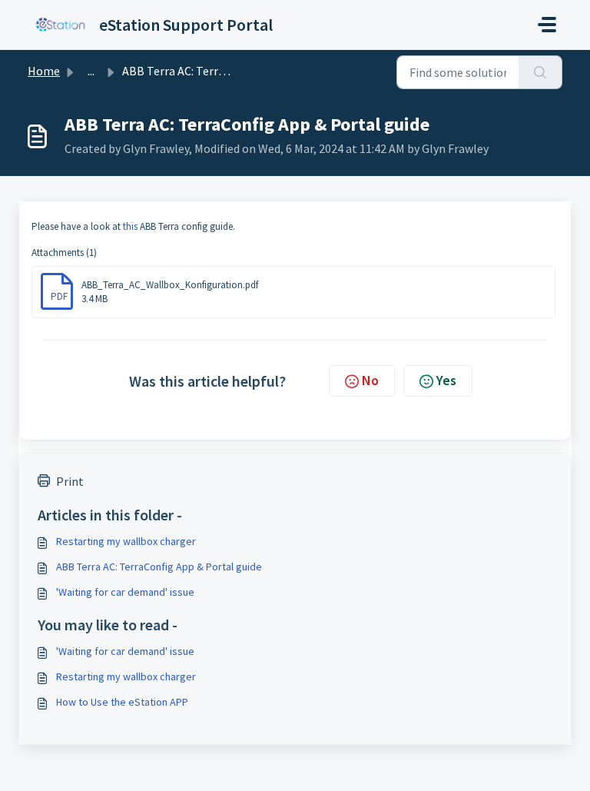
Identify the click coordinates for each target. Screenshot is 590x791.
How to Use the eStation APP (122, 702)
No (370, 380)
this (131, 226)
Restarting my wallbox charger (126, 541)
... (91, 70)
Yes (446, 380)
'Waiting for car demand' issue (125, 592)
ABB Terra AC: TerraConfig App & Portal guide (159, 566)
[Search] (540, 72)
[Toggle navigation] (547, 24)
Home (44, 70)
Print (70, 481)
